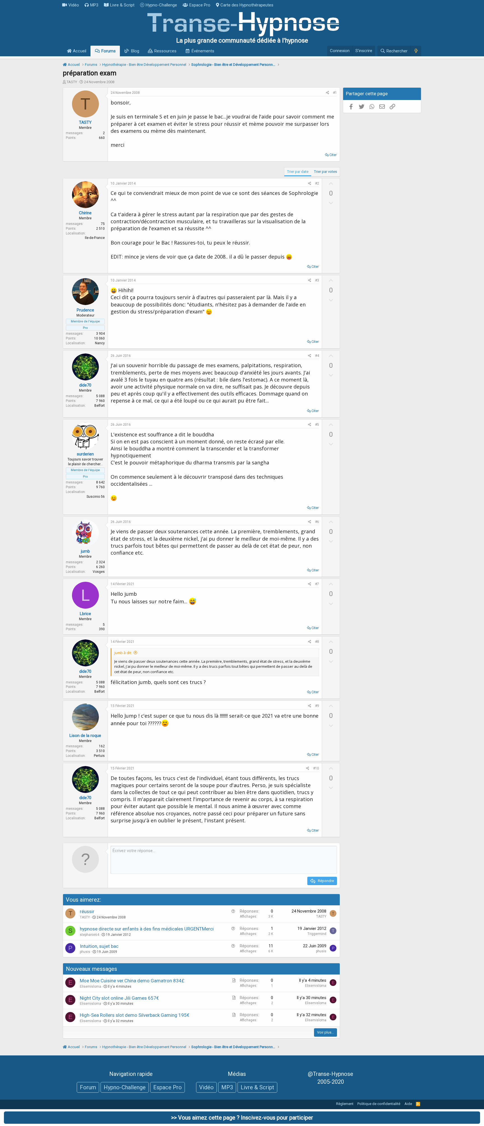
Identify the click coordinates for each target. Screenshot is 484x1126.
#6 (317, 522)
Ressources (165, 50)
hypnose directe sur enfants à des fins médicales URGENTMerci (147, 929)
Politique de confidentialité (378, 1104)
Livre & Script (122, 5)
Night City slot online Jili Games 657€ (119, 998)
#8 (317, 642)
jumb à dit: (123, 652)
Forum (88, 1087)
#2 (317, 183)
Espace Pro (199, 5)
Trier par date (297, 171)
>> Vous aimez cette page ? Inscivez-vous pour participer (242, 1117)
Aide (408, 1104)
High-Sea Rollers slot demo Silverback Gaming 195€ (134, 1015)
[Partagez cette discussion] (327, 93)
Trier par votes (325, 171)
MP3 (94, 5)
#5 (317, 425)
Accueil (79, 50)
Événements (203, 50)
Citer (333, 155)
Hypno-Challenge (161, 5)
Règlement (344, 1104)
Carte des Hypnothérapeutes (246, 5)
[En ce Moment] (415, 51)
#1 (335, 93)
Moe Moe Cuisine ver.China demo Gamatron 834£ (132, 980)
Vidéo (73, 5)
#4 (317, 356)
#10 (316, 768)
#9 (317, 706)
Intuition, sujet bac (99, 946)
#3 (317, 280)
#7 (317, 584)
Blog (135, 50)
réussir (87, 911)
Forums (108, 50)
